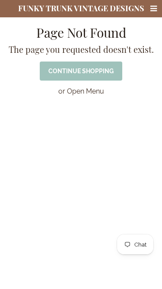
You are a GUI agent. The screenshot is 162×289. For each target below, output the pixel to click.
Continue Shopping (81, 71)
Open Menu (85, 91)
